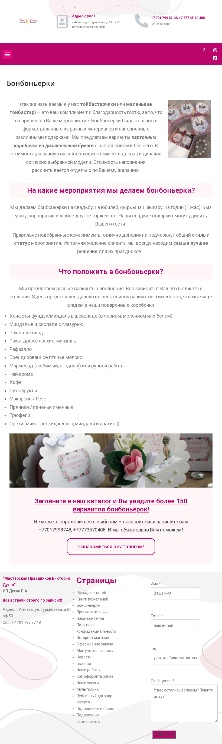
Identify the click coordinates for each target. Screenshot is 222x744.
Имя (156, 584)
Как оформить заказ (95, 676)
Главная (84, 663)
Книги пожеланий (92, 599)
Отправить (164, 734)
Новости (84, 657)
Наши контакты (90, 618)
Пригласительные (93, 612)
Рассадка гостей (91, 592)
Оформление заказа (95, 644)
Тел (154, 648)
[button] (7, 54)
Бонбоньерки (88, 605)
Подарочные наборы (95, 708)
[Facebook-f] (204, 50)
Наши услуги (88, 683)
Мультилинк (88, 689)
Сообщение (162, 681)
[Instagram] (215, 50)
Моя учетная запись (95, 650)
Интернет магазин (93, 637)
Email (157, 616)
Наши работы (88, 670)
